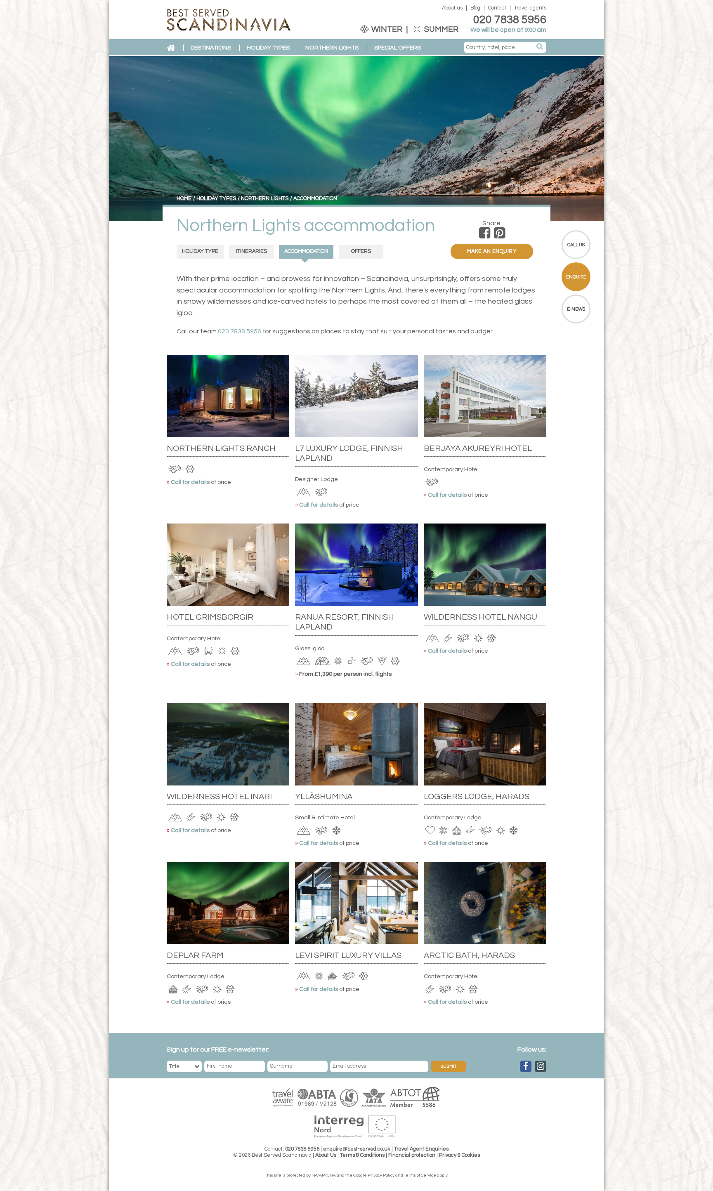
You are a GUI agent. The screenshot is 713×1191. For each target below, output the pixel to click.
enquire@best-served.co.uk (356, 1149)
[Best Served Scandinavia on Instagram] (540, 1066)
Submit (448, 1066)
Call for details (191, 482)
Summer (440, 29)
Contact (497, 8)
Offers (361, 251)
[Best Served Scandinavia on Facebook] (525, 1066)
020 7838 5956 (509, 20)
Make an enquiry (492, 251)
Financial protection (411, 1155)
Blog (475, 8)
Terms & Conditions (362, 1155)
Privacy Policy (381, 1175)
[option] (356, 138)
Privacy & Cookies (459, 1155)
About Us (325, 1155)
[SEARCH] (540, 47)
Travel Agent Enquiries (421, 1149)
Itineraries (251, 251)
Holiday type (200, 251)
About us (452, 8)
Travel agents (530, 8)
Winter (387, 29)
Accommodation (306, 251)
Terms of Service (420, 1175)
